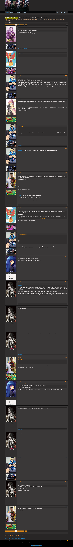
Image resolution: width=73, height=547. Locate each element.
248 (15, 24)
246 (11, 24)
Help (65, 540)
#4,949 (66, 232)
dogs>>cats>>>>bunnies (39, 19)
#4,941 (66, 26)
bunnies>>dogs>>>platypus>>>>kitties (29, 19)
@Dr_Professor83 (21, 285)
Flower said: (20, 126)
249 (17, 24)
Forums (7, 12)
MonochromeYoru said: (22, 234)
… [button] (21, 24)
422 (23, 24)
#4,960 (66, 506)
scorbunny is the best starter (60, 19)
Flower (11, 116)
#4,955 (66, 381)
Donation (12, 12)
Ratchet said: (20, 359)
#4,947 (66, 172)
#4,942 (66, 51)
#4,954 (66, 357)
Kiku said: (19, 77)
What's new (18, 12)
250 (19, 24)
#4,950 (66, 256)
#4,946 (66, 148)
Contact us (51, 540)
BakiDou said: (20, 28)
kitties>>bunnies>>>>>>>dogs (50, 19)
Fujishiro (7, 19)
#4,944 (66, 99)
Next (26, 24)
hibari (44, 19)
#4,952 (66, 306)
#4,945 (66, 124)
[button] (14, 12)
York (11, 43)
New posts (6, 14)
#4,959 (66, 481)
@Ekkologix (20, 150)
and (23, 48)
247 (13, 24)
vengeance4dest (7, 20)
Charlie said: (20, 283)
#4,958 (66, 457)
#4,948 (66, 207)
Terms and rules (56, 540)
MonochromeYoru (10, 189)
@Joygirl (19, 195)
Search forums (11, 14)
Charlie (10, 67)
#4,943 (66, 75)
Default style (8, 540)
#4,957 (66, 432)
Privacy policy (62, 540)
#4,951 (66, 281)
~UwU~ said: (20, 53)
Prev (6, 24)
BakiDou (11, 91)
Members (24, 12)
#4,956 (66, 406)
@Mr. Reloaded (22, 191)
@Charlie (19, 54)
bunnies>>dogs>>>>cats (18, 19)
